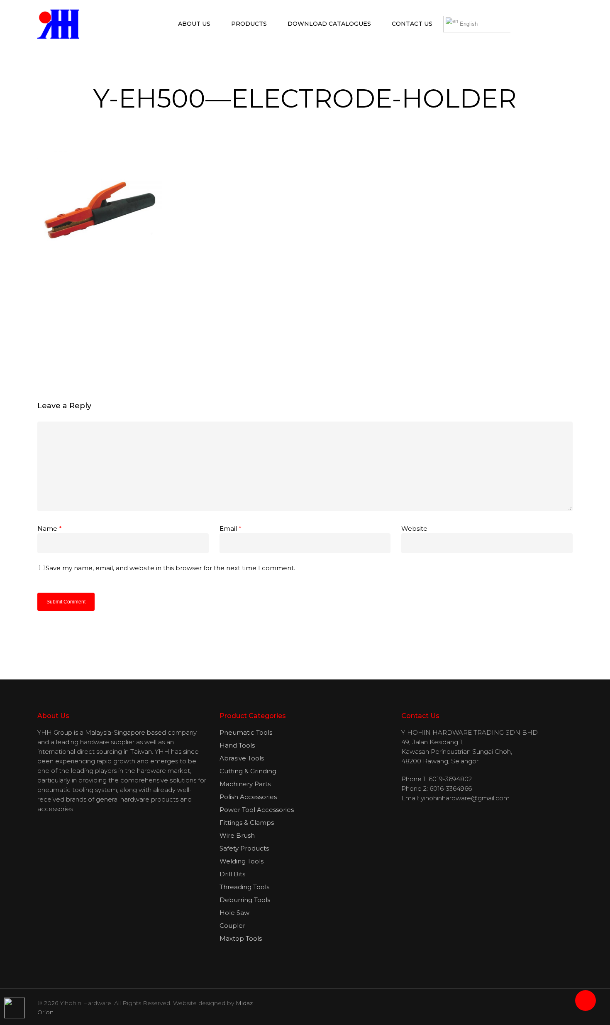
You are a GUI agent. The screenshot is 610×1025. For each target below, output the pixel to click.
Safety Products (244, 848)
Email (231, 528)
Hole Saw (234, 913)
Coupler (232, 925)
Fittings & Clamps (247, 822)
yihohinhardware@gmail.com (465, 798)
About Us (194, 23)
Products (249, 23)
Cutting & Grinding (248, 771)
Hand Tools (237, 745)
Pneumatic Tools (246, 732)
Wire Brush (237, 835)
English (468, 24)
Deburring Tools (245, 900)
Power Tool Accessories (257, 810)
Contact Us (412, 23)
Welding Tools (242, 861)
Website (414, 528)
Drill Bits (232, 874)
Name (49, 528)
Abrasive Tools (242, 758)
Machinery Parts (245, 784)
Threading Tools (244, 887)
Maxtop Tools (241, 938)
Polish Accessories (248, 797)
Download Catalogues (329, 23)
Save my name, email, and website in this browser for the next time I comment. (170, 568)
